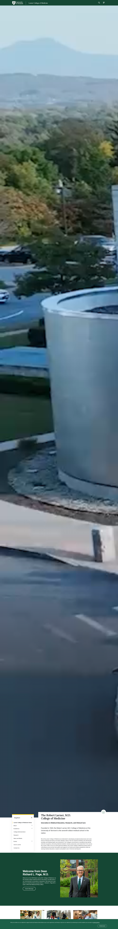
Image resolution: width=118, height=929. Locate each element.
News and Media (18, 838)
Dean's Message (29, 888)
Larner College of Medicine (38, 3)
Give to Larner (17, 844)
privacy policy (96, 922)
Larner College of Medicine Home (23, 822)
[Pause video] (103, 812)
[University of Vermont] (11, 4)
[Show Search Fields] (99, 2)
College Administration (19, 832)
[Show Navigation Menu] (103, 2)
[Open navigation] (31, 817)
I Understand (102, 925)
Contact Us (16, 848)
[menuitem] (23, 822)
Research (16, 835)
